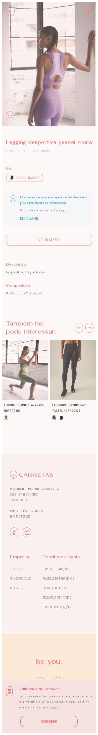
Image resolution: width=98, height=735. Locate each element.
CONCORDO (49, 721)
